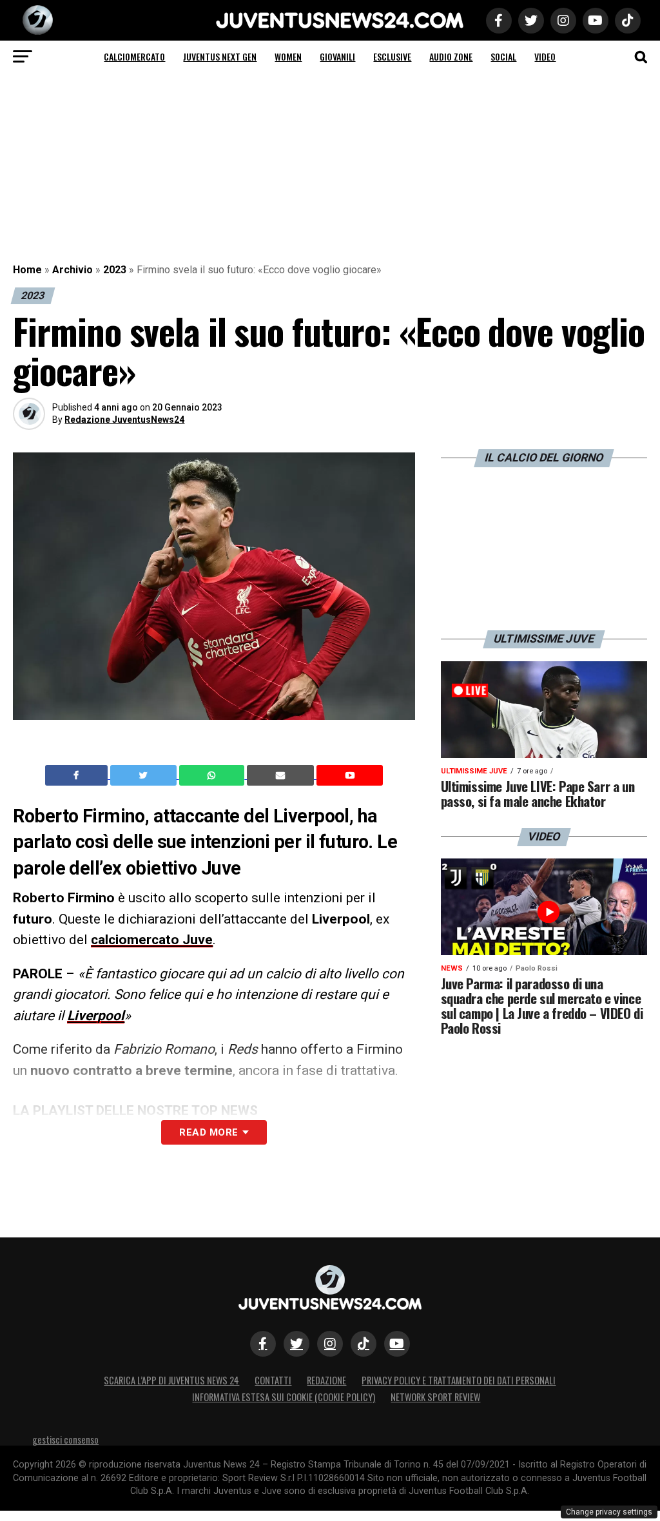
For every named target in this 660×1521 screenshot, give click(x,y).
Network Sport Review (435, 1397)
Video (545, 56)
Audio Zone (450, 56)
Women (288, 56)
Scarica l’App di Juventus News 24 (171, 1380)
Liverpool (95, 1015)
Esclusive (392, 56)
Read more (208, 1132)
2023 (114, 270)
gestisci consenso (65, 1439)
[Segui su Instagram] (330, 1344)
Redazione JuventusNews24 (124, 419)
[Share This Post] (213, 775)
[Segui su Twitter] (296, 1344)
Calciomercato (134, 56)
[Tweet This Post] (144, 775)
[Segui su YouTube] (397, 1344)
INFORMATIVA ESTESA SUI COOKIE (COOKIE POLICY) (283, 1397)
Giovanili (337, 56)
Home (27, 270)
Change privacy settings (609, 1511)
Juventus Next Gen (220, 56)
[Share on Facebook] (78, 775)
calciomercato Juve (152, 939)
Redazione (326, 1380)
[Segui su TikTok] (363, 1344)
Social (503, 56)
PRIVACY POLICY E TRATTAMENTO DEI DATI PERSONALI (459, 1380)
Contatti (273, 1380)
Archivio (72, 270)
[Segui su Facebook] (263, 1344)
